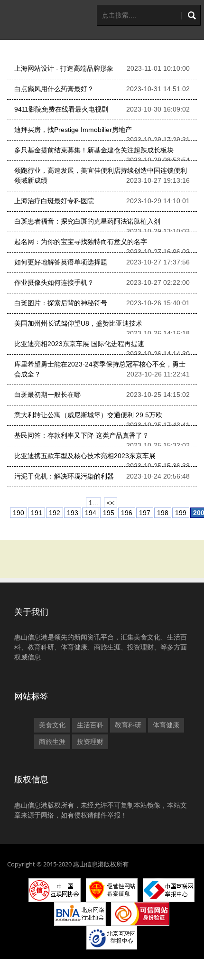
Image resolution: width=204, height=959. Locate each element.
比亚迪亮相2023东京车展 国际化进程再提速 (79, 344)
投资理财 (90, 741)
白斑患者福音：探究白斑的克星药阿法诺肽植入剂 (87, 221)
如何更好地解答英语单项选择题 (60, 262)
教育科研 (128, 725)
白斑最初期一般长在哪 (47, 394)
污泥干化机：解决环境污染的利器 (64, 476)
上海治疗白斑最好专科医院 (54, 201)
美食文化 (52, 725)
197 (144, 513)
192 (54, 513)
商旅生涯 (52, 741)
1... (93, 503)
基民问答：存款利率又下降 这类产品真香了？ (81, 435)
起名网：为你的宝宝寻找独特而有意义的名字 (80, 241)
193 (72, 513)
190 (18, 513)
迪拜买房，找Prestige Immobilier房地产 (73, 129)
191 (36, 513)
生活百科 (90, 725)
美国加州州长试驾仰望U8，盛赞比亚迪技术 (78, 323)
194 (90, 513)
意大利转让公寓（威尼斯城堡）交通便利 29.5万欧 (88, 415)
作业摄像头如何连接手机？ (54, 282)
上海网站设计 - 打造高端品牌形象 (63, 68)
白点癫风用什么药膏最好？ (54, 89)
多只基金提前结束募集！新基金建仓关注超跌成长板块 (94, 150)
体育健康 (166, 725)
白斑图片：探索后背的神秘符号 (60, 303)
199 (180, 513)
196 (126, 513)
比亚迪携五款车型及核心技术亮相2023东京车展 (85, 456)
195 (108, 513)
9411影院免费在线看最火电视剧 (61, 109)
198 (162, 513)
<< (110, 503)
